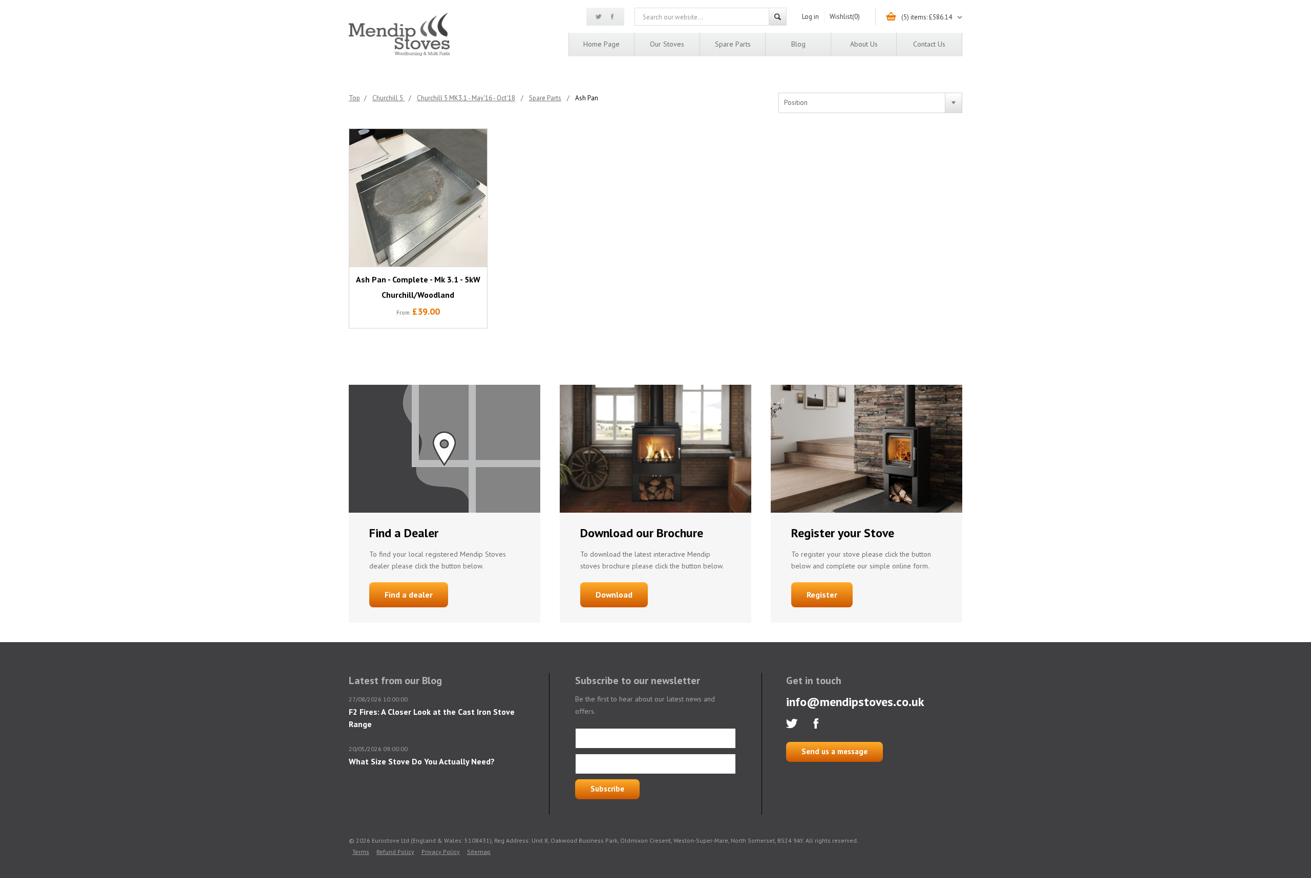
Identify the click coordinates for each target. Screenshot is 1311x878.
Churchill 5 (388, 98)
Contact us (929, 44)
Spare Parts (733, 44)
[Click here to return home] (399, 54)
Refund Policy (395, 851)
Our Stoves (667, 44)
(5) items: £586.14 (926, 17)
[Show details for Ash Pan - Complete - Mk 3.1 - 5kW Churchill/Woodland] (418, 198)
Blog (798, 44)
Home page (601, 44)
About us (864, 44)
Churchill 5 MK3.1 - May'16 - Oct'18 (466, 98)
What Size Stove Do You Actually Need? (422, 761)
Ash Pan (586, 98)
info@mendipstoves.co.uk (855, 702)
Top (354, 98)
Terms (360, 851)
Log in (810, 16)
